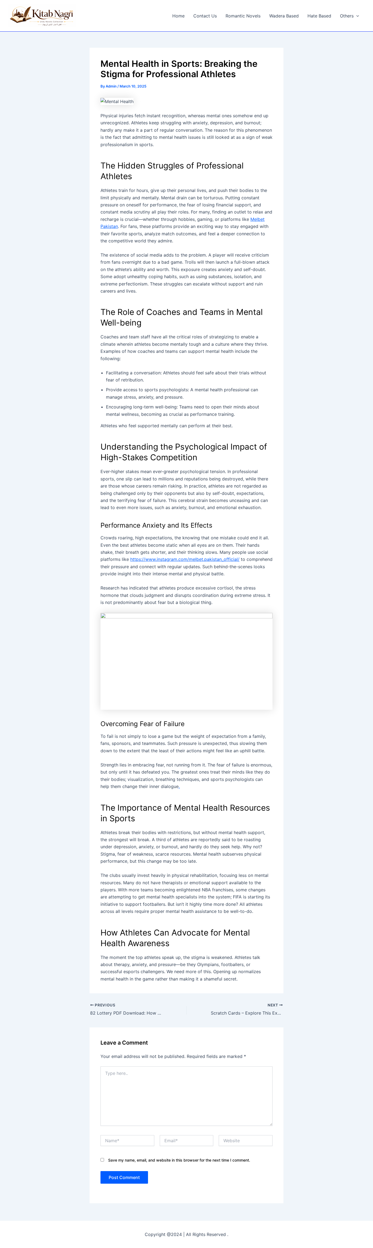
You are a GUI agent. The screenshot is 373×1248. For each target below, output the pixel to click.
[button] (356, 16)
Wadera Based (284, 16)
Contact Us (205, 16)
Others (347, 16)
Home (178, 16)
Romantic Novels (243, 16)
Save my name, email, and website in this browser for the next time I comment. (179, 1160)
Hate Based (319, 16)
